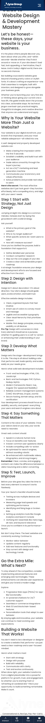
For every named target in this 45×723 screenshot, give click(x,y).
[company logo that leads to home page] (13, 5)
